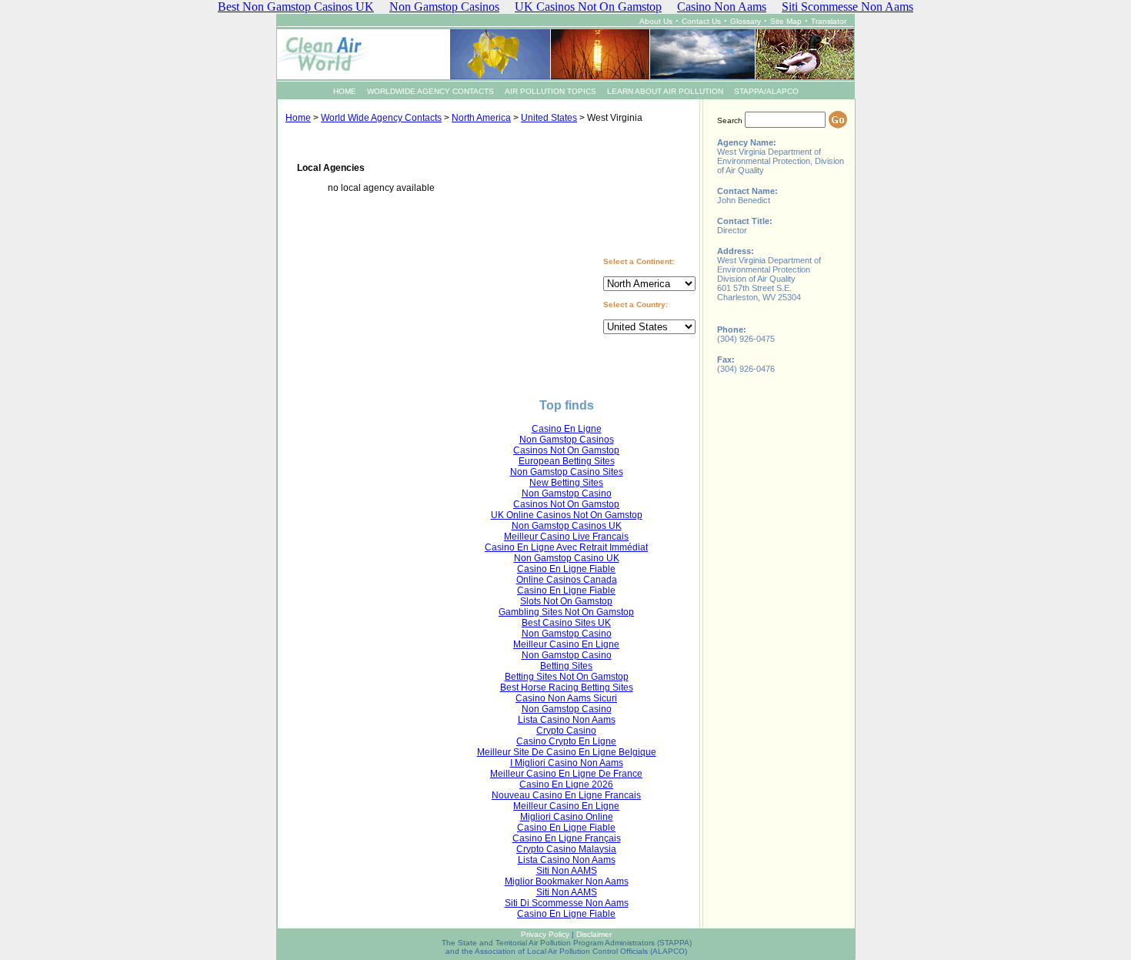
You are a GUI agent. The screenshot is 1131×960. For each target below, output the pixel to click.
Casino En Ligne (567, 428)
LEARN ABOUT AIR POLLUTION (665, 91)
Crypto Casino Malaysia (566, 849)
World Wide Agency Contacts (381, 117)
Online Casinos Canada (566, 579)
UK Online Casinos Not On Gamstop (566, 515)
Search (729, 120)
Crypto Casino (566, 730)
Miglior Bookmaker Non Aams (567, 881)
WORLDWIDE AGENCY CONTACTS (430, 91)
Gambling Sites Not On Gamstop (566, 612)
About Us (655, 21)
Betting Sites (566, 666)
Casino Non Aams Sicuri (566, 698)
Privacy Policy (545, 934)
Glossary (745, 21)
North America (481, 117)
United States (549, 117)
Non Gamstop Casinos (566, 439)
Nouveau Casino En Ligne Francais (566, 795)
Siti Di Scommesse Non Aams (567, 903)
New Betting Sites (566, 482)
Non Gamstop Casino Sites (566, 472)
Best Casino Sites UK (566, 622)
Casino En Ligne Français (566, 838)
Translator (828, 21)
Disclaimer (594, 934)
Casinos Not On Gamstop (566, 450)
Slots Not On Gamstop (566, 601)
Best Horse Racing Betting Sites (566, 687)
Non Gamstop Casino (567, 493)
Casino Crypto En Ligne (566, 741)
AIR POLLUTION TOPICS (550, 91)
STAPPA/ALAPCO (766, 91)
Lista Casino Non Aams (567, 719)
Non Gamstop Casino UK (566, 558)
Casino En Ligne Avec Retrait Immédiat (566, 547)
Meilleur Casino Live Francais (566, 536)
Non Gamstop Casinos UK (567, 525)
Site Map (786, 21)
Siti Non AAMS (566, 870)
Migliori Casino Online (566, 816)
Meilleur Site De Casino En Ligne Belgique (566, 752)
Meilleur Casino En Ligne (566, 644)
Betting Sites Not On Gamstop (567, 676)
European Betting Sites (567, 461)
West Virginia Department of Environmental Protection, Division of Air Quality (780, 161)
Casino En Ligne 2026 (566, 784)
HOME (344, 91)
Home (298, 117)
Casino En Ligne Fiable (566, 569)
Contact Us (701, 21)
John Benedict (743, 200)
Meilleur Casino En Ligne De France (566, 773)
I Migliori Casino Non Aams (566, 763)
